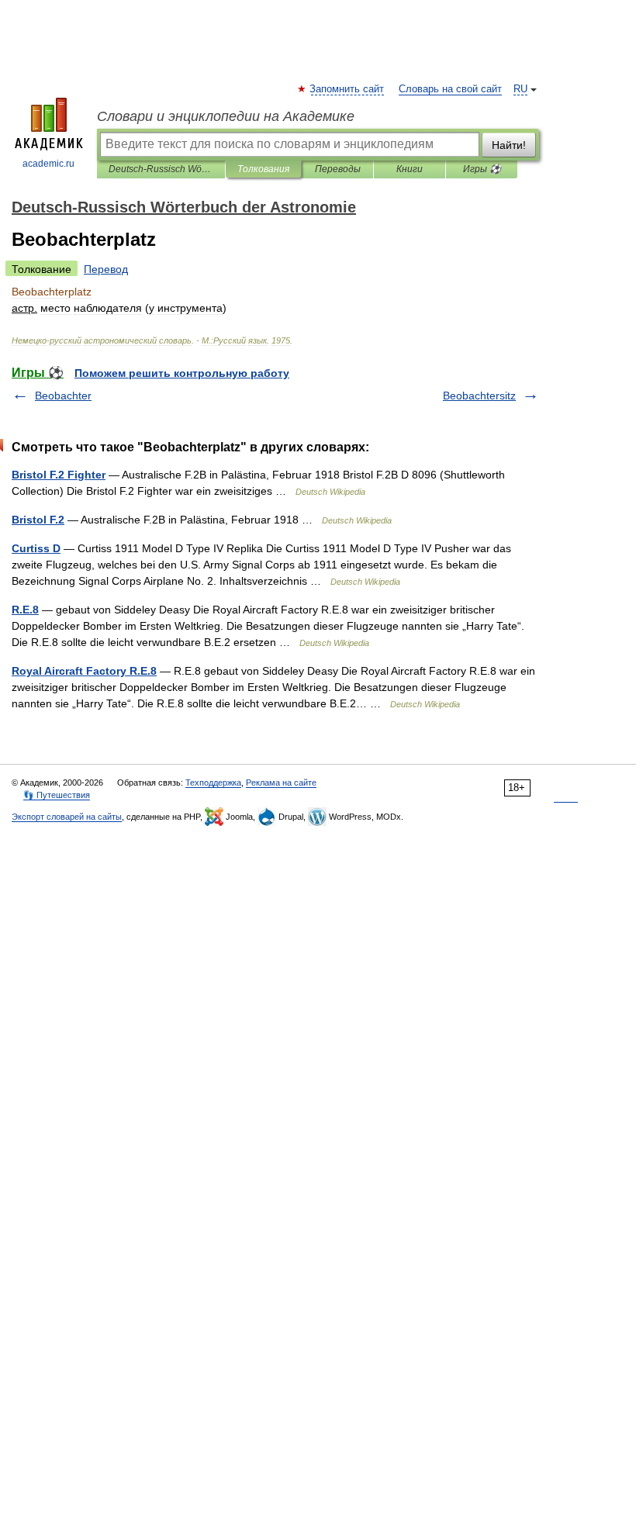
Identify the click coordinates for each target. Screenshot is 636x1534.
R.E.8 (25, 609)
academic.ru (48, 163)
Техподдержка (213, 782)
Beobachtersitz (479, 395)
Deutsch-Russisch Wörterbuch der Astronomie (161, 169)
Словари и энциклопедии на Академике (225, 116)
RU (520, 89)
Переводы (338, 169)
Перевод (106, 269)
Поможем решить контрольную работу (181, 373)
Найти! (509, 145)
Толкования (263, 169)
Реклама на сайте (281, 782)
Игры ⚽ (482, 169)
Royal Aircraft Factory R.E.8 (84, 671)
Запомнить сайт (347, 89)
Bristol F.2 (38, 519)
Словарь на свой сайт (450, 89)
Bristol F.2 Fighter (58, 474)
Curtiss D (36, 548)
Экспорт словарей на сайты (67, 816)
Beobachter (63, 395)
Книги (409, 169)
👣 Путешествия (56, 795)
